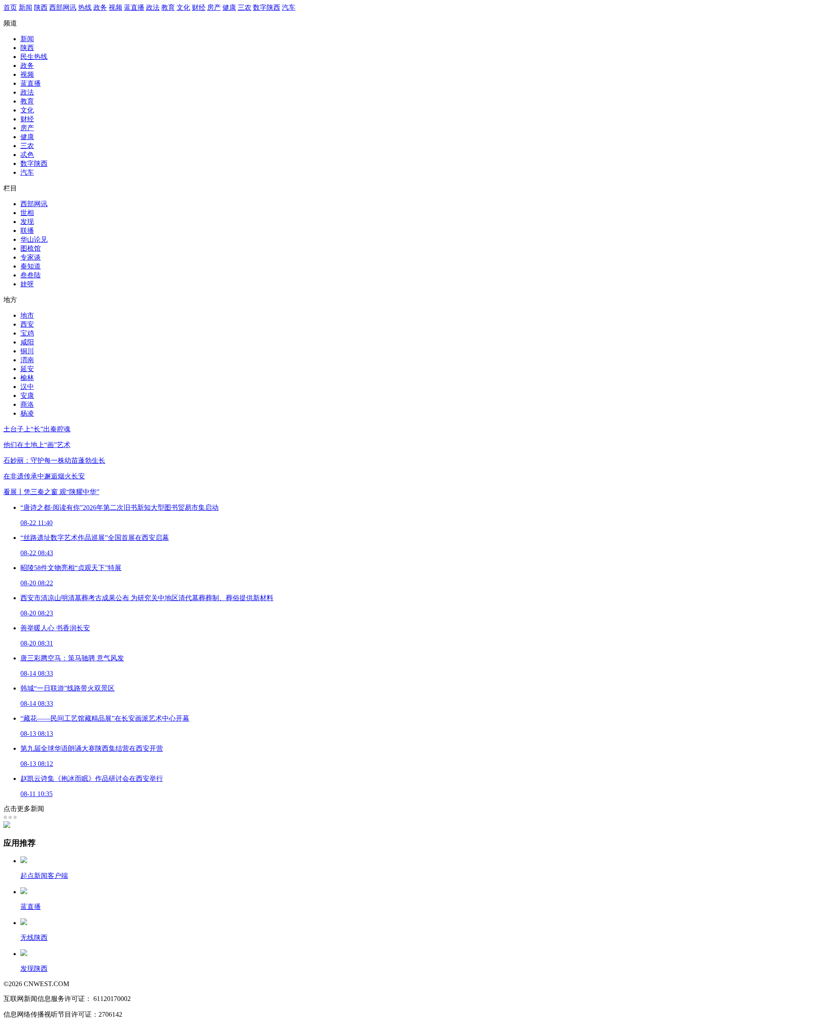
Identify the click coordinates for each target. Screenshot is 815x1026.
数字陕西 (266, 7)
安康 (27, 395)
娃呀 (27, 284)
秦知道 (30, 266)
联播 (27, 230)
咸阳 (27, 342)
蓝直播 (134, 7)
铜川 (27, 351)
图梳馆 (30, 248)
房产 (214, 7)
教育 (168, 7)
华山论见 (34, 239)
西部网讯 (62, 7)
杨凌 (27, 413)
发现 (27, 221)
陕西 (41, 7)
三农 (244, 7)
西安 (27, 324)
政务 (100, 7)
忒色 (27, 154)
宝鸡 (27, 333)
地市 (27, 315)
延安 (27, 368)
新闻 (25, 7)
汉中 (27, 386)
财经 (198, 7)
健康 (229, 7)
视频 (115, 7)
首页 (10, 7)
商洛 (27, 404)
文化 (183, 7)
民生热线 (34, 56)
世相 (27, 212)
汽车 (288, 7)
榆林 (27, 377)
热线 (85, 7)
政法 (153, 7)
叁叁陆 (30, 275)
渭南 (27, 359)
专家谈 (30, 257)
